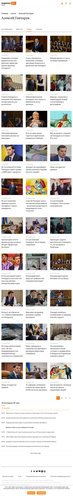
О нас (19, 476)
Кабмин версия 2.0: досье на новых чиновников (60, 59)
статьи (13, 13)
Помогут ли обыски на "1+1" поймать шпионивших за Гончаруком (12, 315)
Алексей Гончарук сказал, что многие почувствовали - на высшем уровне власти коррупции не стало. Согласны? (36, 206)
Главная (4, 13)
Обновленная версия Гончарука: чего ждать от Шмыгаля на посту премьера (36, 101)
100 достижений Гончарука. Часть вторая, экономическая (60, 203)
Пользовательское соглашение (36, 476)
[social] (31, 471)
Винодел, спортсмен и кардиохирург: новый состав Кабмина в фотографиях (59, 101)
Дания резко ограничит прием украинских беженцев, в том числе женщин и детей (32, 413)
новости (19, 29)
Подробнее (41, 493)
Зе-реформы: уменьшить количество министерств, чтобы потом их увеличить (36, 387)
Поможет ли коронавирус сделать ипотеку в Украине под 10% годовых (36, 169)
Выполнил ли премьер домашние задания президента (34, 315)
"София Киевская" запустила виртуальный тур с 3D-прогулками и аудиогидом (30, 432)
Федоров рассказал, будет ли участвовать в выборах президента (26, 422)
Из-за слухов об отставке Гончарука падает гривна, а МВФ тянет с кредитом (11, 169)
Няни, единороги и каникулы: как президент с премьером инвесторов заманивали (36, 350)
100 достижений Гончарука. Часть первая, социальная (36, 242)
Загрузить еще (35, 453)
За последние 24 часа (10, 403)
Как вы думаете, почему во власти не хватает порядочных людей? (60, 387)
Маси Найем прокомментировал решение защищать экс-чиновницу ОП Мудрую (31, 437)
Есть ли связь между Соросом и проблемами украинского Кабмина (35, 136)
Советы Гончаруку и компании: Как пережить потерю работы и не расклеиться (11, 101)
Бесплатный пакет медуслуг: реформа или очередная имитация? (35, 278)
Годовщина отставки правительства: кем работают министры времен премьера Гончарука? (9, 63)
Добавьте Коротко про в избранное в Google (20, 427)
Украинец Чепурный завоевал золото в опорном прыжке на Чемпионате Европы (31, 441)
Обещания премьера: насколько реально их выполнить (10, 136)
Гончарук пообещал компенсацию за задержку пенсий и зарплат (60, 315)
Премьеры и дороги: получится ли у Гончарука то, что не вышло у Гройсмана (60, 243)
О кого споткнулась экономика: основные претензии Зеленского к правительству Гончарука (36, 62)
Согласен (31, 493)
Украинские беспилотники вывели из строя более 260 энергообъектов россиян (31, 418)
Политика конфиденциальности (61, 476)
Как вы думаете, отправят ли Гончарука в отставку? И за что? (60, 136)
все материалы (7, 29)
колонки (39, 29)
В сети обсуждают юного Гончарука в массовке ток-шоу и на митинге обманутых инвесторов (11, 280)
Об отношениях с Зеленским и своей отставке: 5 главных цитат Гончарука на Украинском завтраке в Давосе (60, 351)
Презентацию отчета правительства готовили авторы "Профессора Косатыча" (11, 243)
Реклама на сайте (8, 476)
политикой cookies (63, 488)
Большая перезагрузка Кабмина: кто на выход (59, 277)
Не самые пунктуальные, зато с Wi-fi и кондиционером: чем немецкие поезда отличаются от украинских (12, 351)
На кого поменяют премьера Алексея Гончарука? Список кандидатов (9, 205)
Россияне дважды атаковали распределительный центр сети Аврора (27, 446)
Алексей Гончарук (26, 13)
